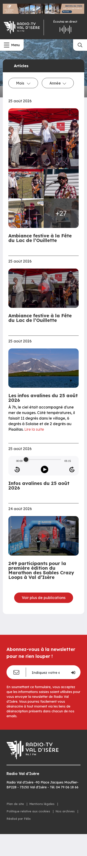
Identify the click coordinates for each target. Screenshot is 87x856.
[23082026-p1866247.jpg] (26, 213)
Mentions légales (42, 804)
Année (55, 83)
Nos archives (65, 811)
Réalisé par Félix (18, 818)
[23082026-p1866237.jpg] (26, 183)
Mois (20, 83)
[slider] (26, 459)
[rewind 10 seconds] (17, 469)
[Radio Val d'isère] (22, 27)
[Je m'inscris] (73, 672)
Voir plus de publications (43, 597)
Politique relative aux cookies (28, 811)
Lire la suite (34, 429)
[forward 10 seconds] (72, 469)
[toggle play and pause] (45, 469)
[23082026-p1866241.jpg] (43, 138)
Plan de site (15, 804)
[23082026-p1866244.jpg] (61, 183)
